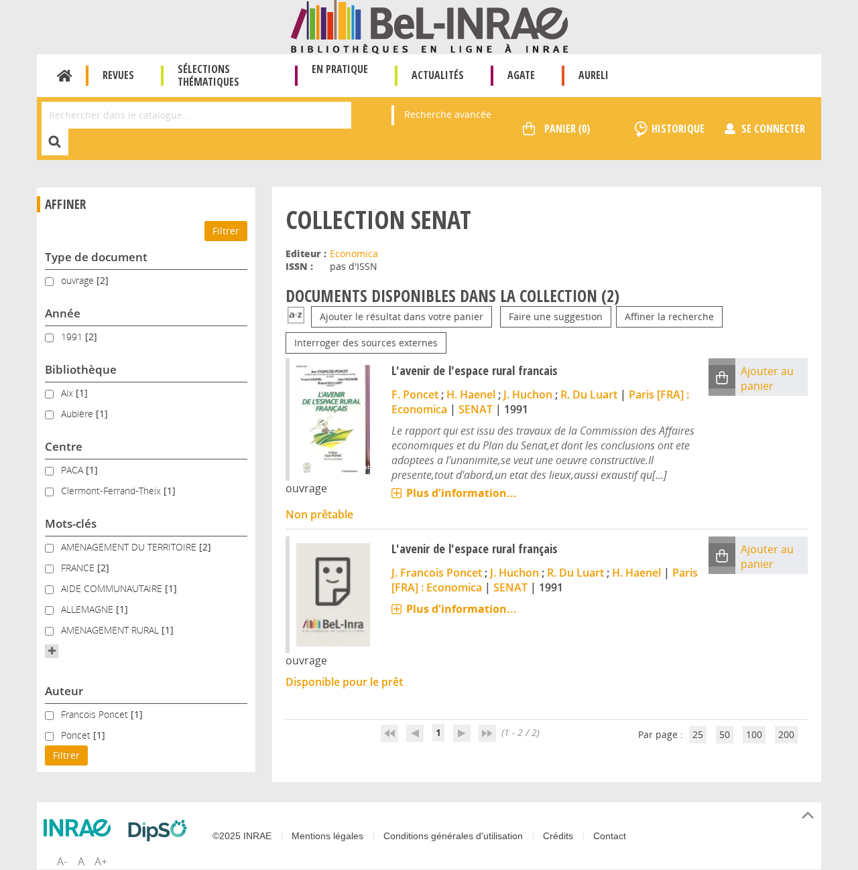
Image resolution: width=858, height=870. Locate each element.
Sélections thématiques (208, 75)
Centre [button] (63, 446)
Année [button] (62, 313)
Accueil (64, 75)
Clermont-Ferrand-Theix (112, 490)
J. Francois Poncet (436, 572)
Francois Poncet (96, 714)
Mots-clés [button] (71, 523)
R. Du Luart (588, 394)
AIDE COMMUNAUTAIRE (113, 588)
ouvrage (79, 280)
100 (754, 734)
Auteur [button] (64, 691)
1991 (73, 336)
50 (724, 734)
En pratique (340, 69)
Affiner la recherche (669, 316)
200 (786, 734)
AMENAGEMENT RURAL (111, 630)
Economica (354, 253)
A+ (101, 861)
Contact (609, 835)
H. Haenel (470, 394)
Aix (68, 392)
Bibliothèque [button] (81, 369)
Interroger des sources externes (366, 342)
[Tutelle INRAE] (80, 828)
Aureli (593, 75)
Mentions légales (327, 835)
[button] (51, 651)
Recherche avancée (447, 114)
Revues (118, 75)
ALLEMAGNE (88, 609)
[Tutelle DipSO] (161, 830)
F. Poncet (414, 394)
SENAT (475, 409)
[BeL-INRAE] (429, 25)
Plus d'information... (461, 493)
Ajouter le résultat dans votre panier (401, 316)
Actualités (438, 75)
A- (62, 861)
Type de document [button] (96, 257)
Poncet (77, 735)
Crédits (558, 835)
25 (697, 734)
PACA (73, 469)
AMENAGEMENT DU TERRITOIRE (130, 546)
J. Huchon (527, 394)
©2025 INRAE (241, 835)
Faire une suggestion (556, 316)
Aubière (78, 413)
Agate (521, 75)
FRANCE (79, 567)
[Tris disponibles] (296, 316)
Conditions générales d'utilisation (453, 835)
